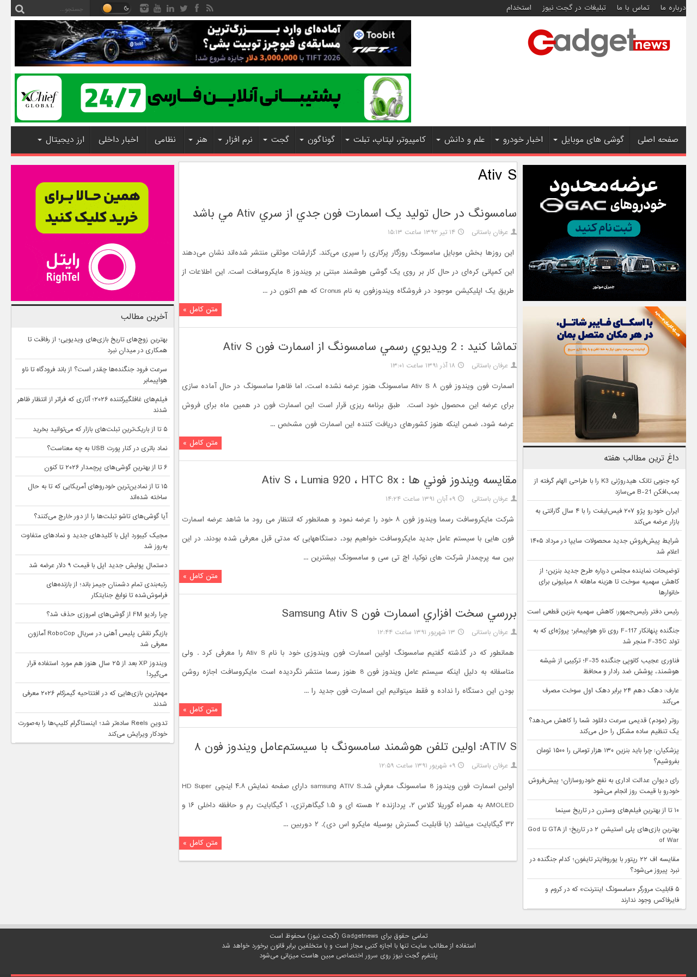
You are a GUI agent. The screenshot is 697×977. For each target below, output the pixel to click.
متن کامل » (200, 309)
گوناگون (321, 139)
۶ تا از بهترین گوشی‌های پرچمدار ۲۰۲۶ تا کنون (105, 467)
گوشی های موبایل (592, 139)
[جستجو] (19, 8)
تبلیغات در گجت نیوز (574, 8)
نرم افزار (239, 139)
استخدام (518, 8)
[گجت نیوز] (599, 60)
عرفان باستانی (490, 232)
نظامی (165, 139)
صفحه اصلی (658, 139)
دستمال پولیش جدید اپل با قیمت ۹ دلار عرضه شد (98, 565)
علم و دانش (464, 139)
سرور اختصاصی (357, 956)
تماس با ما (633, 8)
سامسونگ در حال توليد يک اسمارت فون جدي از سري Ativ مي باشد (354, 213)
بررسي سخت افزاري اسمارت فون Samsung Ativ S (399, 613)
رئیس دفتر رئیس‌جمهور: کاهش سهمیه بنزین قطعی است (603, 612)
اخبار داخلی (118, 139)
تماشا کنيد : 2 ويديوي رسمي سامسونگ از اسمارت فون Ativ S (370, 347)
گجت (280, 139)
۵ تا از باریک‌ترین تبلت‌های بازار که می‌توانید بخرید (100, 429)
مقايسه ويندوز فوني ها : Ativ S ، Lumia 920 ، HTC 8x (389, 480)
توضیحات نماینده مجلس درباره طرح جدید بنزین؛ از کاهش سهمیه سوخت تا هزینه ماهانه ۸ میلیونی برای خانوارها (609, 582)
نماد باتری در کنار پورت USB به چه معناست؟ (107, 448)
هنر (202, 139)
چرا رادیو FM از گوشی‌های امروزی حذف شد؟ (106, 614)
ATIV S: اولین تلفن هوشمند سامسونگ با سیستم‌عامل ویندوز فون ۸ (355, 747)
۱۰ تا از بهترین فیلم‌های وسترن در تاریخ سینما (617, 810)
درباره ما (673, 8)
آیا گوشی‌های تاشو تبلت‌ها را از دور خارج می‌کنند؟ (100, 516)
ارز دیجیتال (65, 139)
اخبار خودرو (523, 139)
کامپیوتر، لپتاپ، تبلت (389, 139)
